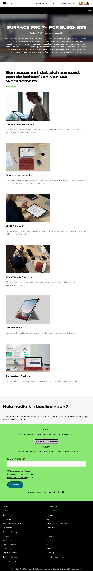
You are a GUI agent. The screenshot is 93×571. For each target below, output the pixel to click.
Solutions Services (10, 557)
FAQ (48, 519)
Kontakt (37, 3)
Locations (7, 519)
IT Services (7, 548)
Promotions (51, 528)
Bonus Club (50, 511)
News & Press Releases (12, 523)
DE (74, 3)
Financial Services (10, 544)
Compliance (7, 515)
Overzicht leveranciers (55, 557)
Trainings (50, 532)
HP (47, 544)
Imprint (56, 569)
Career (6, 511)
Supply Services (9, 561)
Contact (49, 515)
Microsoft (50, 548)
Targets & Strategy (10, 532)
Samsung (50, 553)
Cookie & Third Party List (22, 569)
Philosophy (7, 528)
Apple (48, 540)
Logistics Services (10, 553)
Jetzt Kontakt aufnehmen (46, 441)
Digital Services (9, 540)
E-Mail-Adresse (16, 459)
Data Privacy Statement (42, 569)
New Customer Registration (57, 523)
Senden (15, 485)
